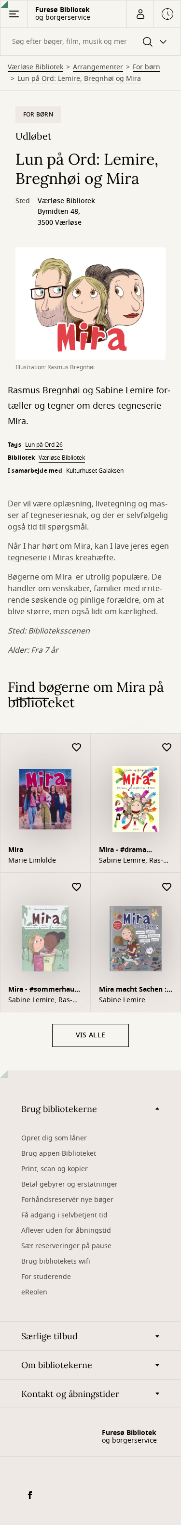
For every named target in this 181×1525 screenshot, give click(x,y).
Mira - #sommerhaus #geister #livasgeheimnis (43, 990)
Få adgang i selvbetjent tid (64, 1215)
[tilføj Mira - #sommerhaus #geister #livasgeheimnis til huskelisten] (77, 887)
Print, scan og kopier (54, 1169)
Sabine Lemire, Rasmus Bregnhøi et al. (131, 861)
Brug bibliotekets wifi (55, 1261)
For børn (146, 67)
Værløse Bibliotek (35, 67)
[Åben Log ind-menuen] (139, 13)
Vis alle (90, 1035)
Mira (15, 850)
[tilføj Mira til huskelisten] (77, 747)
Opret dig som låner (54, 1138)
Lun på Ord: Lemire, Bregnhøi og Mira (79, 79)
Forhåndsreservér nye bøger (67, 1200)
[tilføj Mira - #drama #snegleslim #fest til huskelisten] (167, 747)
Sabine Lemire (122, 1000)
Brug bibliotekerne (59, 1108)
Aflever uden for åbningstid (66, 1231)
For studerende (46, 1277)
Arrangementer (98, 67)
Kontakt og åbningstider (70, 1393)
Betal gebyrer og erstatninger (69, 1184)
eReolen (34, 1292)
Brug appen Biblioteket (58, 1154)
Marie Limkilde (32, 861)
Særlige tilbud (49, 1336)
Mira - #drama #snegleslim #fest (128, 851)
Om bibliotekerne (56, 1364)
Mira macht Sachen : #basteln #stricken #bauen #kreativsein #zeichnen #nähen (133, 990)
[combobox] (90, 41)
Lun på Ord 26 (44, 444)
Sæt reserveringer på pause (66, 1246)
